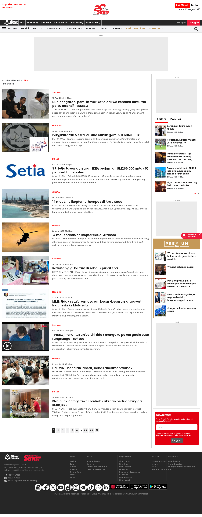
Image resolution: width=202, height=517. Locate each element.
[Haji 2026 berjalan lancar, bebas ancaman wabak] (25, 370)
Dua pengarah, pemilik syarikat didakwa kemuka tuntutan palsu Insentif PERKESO (99, 104)
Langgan (194, 22)
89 (91, 430)
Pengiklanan (174, 461)
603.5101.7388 (13, 475)
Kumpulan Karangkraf (130, 472)
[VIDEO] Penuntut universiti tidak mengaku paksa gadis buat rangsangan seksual (100, 337)
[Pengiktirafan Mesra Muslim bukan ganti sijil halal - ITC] (25, 137)
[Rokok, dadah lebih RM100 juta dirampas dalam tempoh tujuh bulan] (160, 172)
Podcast (91, 28)
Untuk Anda (156, 28)
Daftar (195, 5)
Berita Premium (135, 28)
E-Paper (181, 22)
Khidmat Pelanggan (158, 469)
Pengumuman (158, 461)
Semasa (56, 92)
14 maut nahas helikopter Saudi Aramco (84, 235)
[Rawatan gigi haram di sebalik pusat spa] (25, 270)
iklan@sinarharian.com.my (181, 466)
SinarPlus (46, 22)
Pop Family (77, 22)
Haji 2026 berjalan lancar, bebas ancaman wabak (92, 368)
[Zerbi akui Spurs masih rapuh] (160, 130)
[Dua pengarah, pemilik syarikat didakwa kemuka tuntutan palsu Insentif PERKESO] (25, 104)
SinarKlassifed (175, 464)
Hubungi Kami (93, 461)
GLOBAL (56, 192)
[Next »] (97, 430)
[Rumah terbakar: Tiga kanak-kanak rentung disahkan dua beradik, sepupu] (160, 157)
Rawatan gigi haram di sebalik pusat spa (85, 268)
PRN (22, 22)
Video (116, 28)
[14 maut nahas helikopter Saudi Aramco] (25, 237)
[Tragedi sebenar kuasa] (160, 269)
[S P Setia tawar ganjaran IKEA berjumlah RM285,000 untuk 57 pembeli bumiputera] (25, 170)
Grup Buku (124, 474)
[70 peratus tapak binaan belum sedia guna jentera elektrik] (160, 256)
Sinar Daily (32, 22)
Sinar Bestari (61, 22)
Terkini (25, 28)
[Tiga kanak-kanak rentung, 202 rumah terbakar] (160, 186)
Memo (155, 464)
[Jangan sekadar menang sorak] (160, 310)
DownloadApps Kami (192, 235)
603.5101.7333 (13, 478)
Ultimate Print (125, 477)
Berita (36, 28)
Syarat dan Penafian (96, 466)
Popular (175, 119)
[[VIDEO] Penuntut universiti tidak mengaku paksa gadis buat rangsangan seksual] (25, 336)
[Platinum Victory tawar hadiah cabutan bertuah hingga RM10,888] (25, 403)
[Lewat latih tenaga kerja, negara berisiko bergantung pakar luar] (160, 297)
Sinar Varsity (93, 22)
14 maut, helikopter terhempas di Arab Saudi (87, 202)
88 (85, 430)
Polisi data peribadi (183, 435)
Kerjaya (90, 464)
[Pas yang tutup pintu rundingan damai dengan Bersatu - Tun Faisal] (160, 283)
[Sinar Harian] (101, 10)
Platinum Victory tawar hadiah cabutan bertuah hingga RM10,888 (97, 403)
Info (154, 466)
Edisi (72, 464)
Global (73, 466)
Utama (12, 28)
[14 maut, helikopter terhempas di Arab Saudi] (25, 203)
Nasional (57, 125)
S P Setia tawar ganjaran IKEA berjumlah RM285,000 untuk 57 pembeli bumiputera (100, 170)
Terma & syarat (163, 435)
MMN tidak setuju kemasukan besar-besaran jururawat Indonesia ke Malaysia (96, 304)
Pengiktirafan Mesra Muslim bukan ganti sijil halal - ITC (96, 135)
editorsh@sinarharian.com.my (22, 480)
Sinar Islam (73, 28)
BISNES (56, 158)
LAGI (195, 193)
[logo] (13, 457)
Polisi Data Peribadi (95, 469)
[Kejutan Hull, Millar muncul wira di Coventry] (160, 144)
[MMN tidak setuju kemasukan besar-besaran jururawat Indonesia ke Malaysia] (25, 303)
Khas (104, 28)
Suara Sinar (53, 28)
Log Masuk (182, 5)
